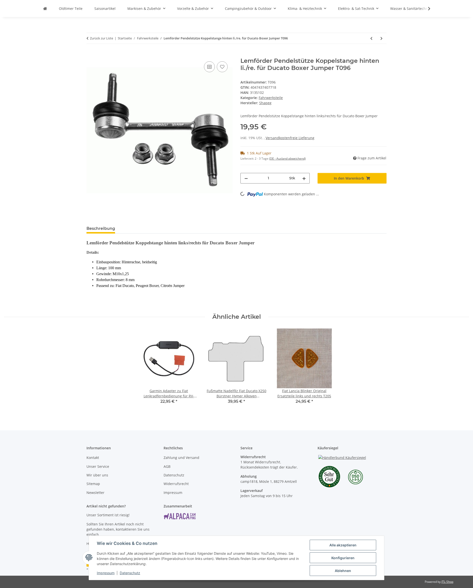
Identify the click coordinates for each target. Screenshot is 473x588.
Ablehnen (343, 571)
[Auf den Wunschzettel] (222, 66)
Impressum (106, 573)
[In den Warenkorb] (90, 54)
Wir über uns (97, 475)
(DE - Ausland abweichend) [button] (287, 158)
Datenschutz (130, 573)
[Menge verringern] (246, 178)
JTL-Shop (447, 582)
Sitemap (93, 483)
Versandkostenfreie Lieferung (290, 137)
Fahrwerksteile (271, 97)
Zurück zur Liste (101, 38)
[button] (426, 9)
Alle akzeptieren (342, 545)
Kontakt (92, 457)
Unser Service (97, 466)
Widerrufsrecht (176, 483)
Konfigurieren (343, 558)
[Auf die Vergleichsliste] (209, 66)
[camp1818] (45, 8)
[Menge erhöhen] (304, 178)
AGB (167, 466)
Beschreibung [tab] (100, 228)
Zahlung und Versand (181, 457)
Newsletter (95, 492)
